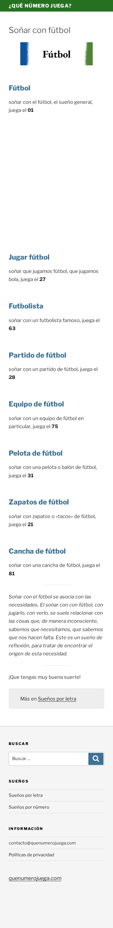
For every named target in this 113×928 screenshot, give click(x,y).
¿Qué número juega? (40, 6)
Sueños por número (29, 807)
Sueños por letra (57, 699)
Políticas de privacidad (31, 854)
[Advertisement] (56, 178)
